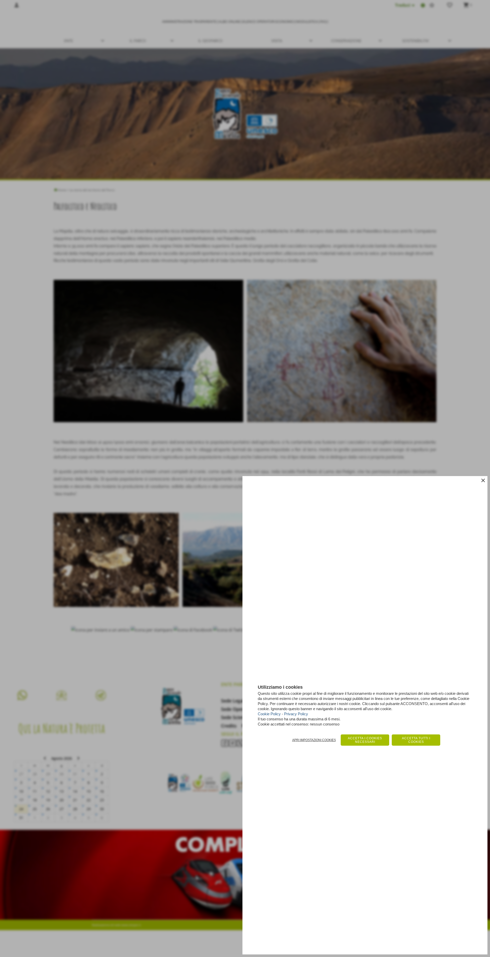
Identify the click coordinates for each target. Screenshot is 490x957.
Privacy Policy (296, 714)
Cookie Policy (269, 714)
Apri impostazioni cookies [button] (314, 740)
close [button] (483, 480)
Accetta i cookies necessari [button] (365, 740)
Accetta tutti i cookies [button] (416, 740)
